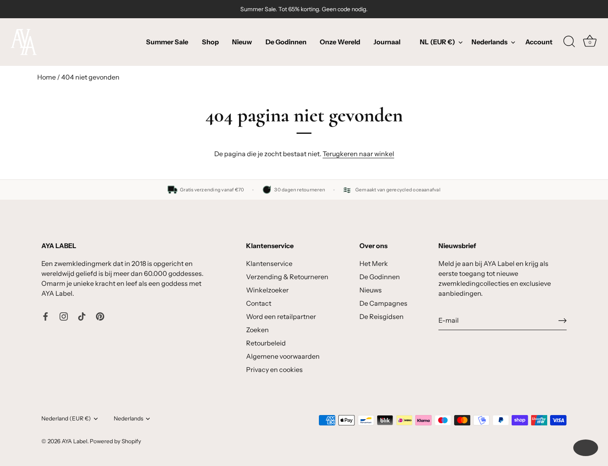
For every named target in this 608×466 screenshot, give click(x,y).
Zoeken (257, 330)
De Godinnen (286, 42)
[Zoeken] (569, 42)
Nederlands (489, 42)
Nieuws (370, 290)
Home (46, 77)
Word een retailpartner (281, 316)
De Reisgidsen (381, 316)
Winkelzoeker (267, 290)
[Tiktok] (82, 315)
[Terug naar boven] (585, 447)
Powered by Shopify (115, 441)
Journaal (386, 42)
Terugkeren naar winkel (358, 154)
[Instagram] (64, 315)
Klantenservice (269, 263)
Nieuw (242, 42)
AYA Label (74, 441)
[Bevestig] (562, 320)
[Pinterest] (100, 315)
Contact (258, 303)
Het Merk (373, 263)
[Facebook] (45, 315)
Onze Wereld (340, 42)
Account (539, 42)
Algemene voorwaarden (283, 356)
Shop (210, 42)
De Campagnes (383, 303)
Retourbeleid (266, 343)
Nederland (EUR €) (66, 418)
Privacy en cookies (274, 369)
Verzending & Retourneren (287, 277)
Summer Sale (167, 42)
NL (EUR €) (437, 42)
